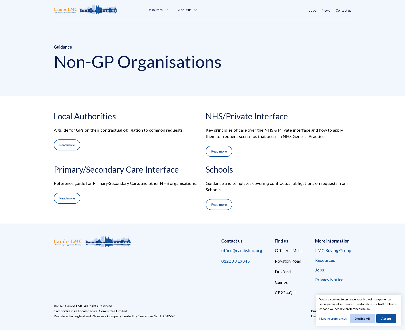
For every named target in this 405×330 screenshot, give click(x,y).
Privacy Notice (329, 279)
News (326, 10)
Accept (386, 318)
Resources (155, 10)
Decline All (362, 318)
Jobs (312, 10)
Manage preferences (333, 318)
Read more (67, 145)
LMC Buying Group (333, 250)
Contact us (343, 10)
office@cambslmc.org (241, 250)
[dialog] (358, 310)
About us (184, 10)
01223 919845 (235, 260)
